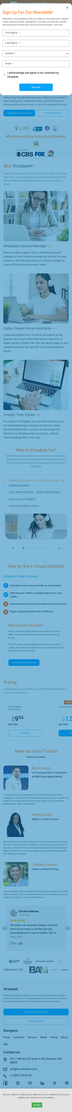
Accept (37, 1105)
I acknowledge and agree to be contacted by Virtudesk (33, 74)
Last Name (12, 43)
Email (9, 63)
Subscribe (36, 87)
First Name (12, 32)
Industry (10, 53)
